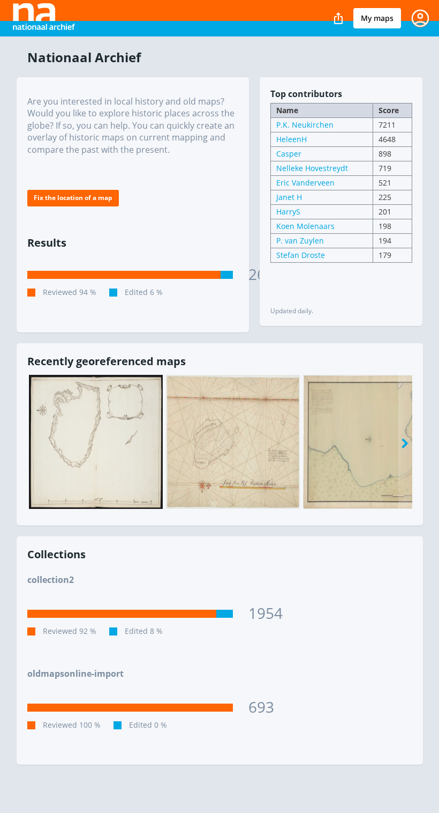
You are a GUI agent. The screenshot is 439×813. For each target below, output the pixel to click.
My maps (377, 18)
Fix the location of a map (73, 197)
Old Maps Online (50, 18)
